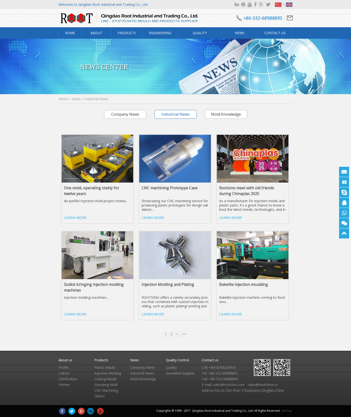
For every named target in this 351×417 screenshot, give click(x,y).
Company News (125, 114)
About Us (96, 35)
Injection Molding (107, 373)
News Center (239, 35)
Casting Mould (105, 379)
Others (99, 396)
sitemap (286, 411)
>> (184, 334)
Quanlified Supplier (180, 373)
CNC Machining (106, 390)
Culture (63, 373)
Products (127, 33)
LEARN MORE (75, 217)
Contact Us (275, 33)
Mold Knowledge (226, 114)
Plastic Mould (104, 367)
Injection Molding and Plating (168, 284)
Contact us (210, 360)
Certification (67, 379)
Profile (63, 367)
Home (70, 33)
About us (65, 360)
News (76, 99)
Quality (171, 367)
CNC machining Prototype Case (170, 187)
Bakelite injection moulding (243, 284)
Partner (64, 384)
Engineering (160, 33)
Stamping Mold (106, 384)
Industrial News (96, 99)
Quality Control (200, 35)
